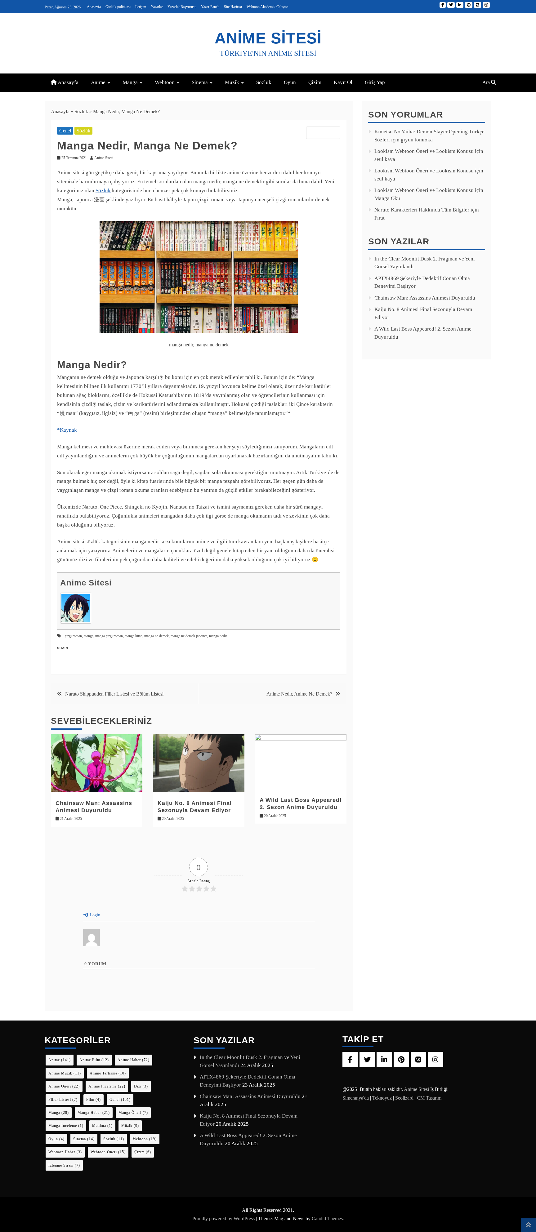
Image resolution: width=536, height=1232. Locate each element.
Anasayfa (94, 7)
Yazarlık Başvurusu (182, 7)
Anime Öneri (64, 1086)
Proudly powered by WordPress (224, 1218)
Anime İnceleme (106, 1086)
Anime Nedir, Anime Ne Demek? (299, 693)
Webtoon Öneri (108, 1152)
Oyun (290, 82)
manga (88, 636)
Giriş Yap (375, 82)
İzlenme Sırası (64, 1165)
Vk (477, 5)
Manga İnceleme (65, 1125)
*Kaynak (67, 430)
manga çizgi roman (109, 636)
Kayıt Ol (343, 82)
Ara (486, 82)
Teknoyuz (382, 1098)
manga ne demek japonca (189, 636)
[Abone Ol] (323, 133)
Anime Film (94, 1060)
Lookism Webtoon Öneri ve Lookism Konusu (424, 151)
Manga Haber (94, 1112)
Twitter (451, 5)
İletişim (140, 7)
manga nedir (218, 636)
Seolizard (404, 1098)
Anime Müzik (64, 1073)
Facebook (443, 5)
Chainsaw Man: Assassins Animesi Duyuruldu (424, 298)
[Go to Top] (528, 1225)
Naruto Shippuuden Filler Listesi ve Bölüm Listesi (114, 693)
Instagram (486, 5)
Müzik (232, 82)
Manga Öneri (133, 1112)
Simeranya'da (355, 1098)
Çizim (314, 82)
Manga (130, 82)
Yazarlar (157, 7)
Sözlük (263, 82)
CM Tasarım (429, 1098)
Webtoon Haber (65, 1152)
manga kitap (133, 636)
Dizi (141, 1086)
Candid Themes (327, 1218)
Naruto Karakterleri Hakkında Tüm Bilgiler (421, 210)
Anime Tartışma (108, 1073)
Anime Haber (134, 1060)
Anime (98, 82)
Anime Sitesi (268, 38)
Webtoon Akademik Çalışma (267, 7)
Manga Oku (387, 198)
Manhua (102, 1125)
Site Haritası (233, 7)
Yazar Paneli (210, 7)
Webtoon (165, 82)
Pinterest (468, 5)
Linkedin (459, 5)
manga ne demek (156, 636)
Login (94, 915)
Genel (65, 130)
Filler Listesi (63, 1099)
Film (93, 1099)
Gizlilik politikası (118, 7)
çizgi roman (73, 636)
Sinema (200, 82)
